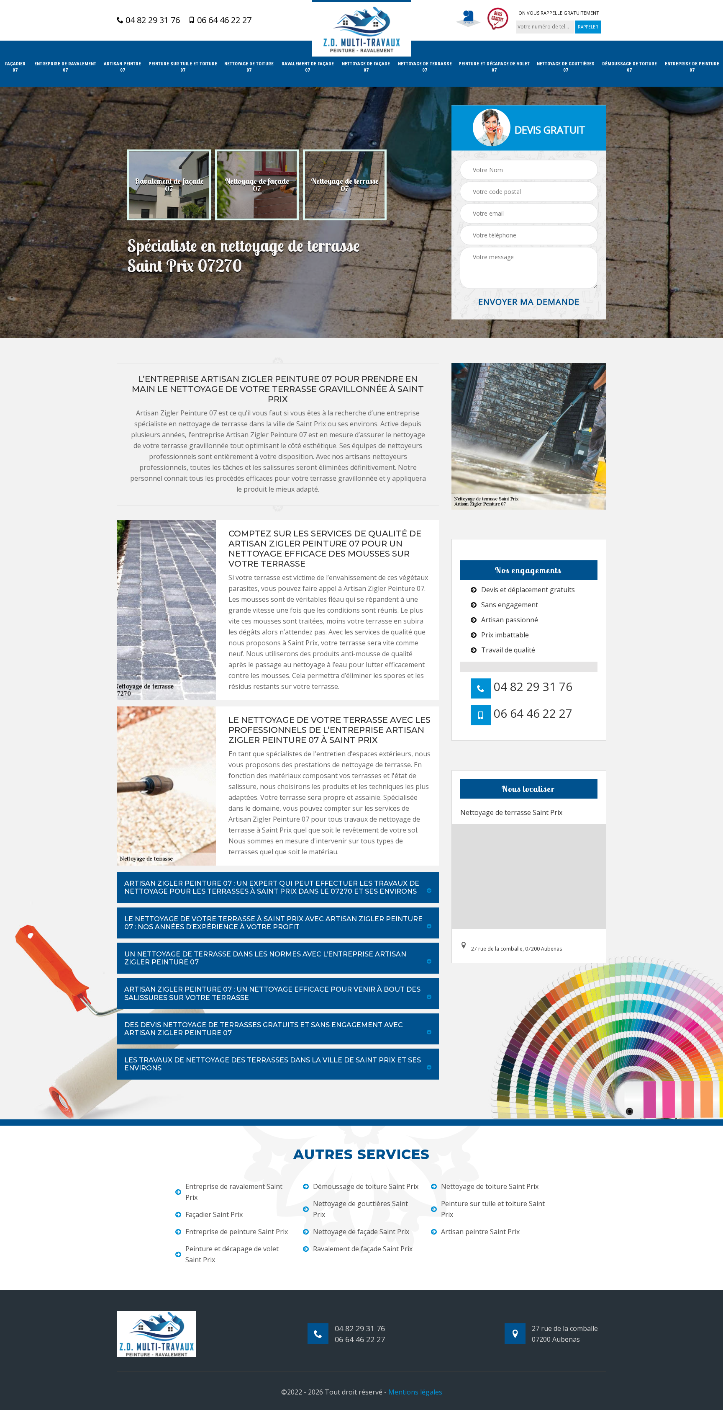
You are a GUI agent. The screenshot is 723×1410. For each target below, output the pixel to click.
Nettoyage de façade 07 (366, 66)
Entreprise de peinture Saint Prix (236, 1231)
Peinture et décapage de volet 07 (494, 66)
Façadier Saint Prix (214, 1214)
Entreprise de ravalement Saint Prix (233, 1192)
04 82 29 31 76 (151, 20)
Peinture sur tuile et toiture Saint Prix (493, 1209)
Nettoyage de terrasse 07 (425, 66)
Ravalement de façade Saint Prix (363, 1248)
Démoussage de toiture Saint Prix (365, 1186)
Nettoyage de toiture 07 (249, 66)
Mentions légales (415, 1392)
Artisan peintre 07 (122, 66)
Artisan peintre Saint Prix (480, 1231)
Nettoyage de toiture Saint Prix (489, 1186)
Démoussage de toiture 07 (629, 66)
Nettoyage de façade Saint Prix (361, 1231)
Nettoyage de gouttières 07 (566, 66)
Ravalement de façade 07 (308, 66)
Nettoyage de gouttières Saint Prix (360, 1209)
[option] (169, 185)
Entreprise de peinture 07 (692, 66)
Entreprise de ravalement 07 (65, 66)
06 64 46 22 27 (223, 20)
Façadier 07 (15, 66)
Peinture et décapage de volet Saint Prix (232, 1254)
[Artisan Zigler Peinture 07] (361, 28)
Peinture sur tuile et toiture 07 (183, 66)
